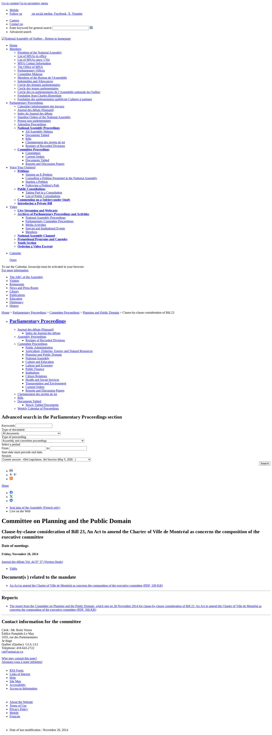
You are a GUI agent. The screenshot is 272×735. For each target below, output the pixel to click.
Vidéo (13, 568)
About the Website (21, 702)
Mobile (14, 712)
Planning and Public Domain (101, 312)
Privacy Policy (19, 709)
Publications (17, 295)
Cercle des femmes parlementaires (39, 85)
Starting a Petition (36, 181)
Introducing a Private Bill (35, 203)
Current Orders (34, 156)
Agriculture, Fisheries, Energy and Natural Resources (59, 351)
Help (13, 677)
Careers (14, 20)
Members (15, 49)
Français (15, 716)
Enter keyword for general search (30, 28)
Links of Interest (20, 674)
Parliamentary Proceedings (26, 102)
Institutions (32, 372)
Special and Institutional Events (45, 228)
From (5, 448)
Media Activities (35, 225)
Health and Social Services (42, 379)
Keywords (8, 425)
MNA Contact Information (34, 63)
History (14, 305)
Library (14, 291)
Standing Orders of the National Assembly (44, 117)
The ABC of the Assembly (26, 277)
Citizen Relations (36, 376)
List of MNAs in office (32, 56)
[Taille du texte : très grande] (15, 475)
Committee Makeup (30, 74)
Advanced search (20, 31)
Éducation (16, 298)
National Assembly (37, 358)
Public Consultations (31, 189)
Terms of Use (18, 705)
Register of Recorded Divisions (45, 146)
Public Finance (34, 369)
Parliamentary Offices (31, 70)
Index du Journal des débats (35, 113)
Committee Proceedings (33, 149)
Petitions (23, 171)
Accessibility (18, 685)
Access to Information (23, 688)
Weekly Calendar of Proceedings (38, 408)
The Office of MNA (30, 67)
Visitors (14, 280)
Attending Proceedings (32, 124)
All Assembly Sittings (39, 131)
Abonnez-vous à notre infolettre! (22, 662)
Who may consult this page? (19, 658)
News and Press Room (24, 288)
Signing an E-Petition (38, 174)
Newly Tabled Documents (42, 405)
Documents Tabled (37, 135)
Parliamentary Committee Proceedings (49, 221)
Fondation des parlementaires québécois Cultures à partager (55, 99)
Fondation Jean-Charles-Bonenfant (39, 95)
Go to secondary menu (34, 3)
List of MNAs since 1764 (34, 59)
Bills (28, 138)
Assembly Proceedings (32, 336)
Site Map (15, 681)
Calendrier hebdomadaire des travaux (41, 106)
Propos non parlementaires (34, 120)
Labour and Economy (39, 365)
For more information (15, 270)
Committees (32, 153)
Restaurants (17, 284)
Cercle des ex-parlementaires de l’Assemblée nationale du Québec (59, 92)
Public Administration (39, 347)
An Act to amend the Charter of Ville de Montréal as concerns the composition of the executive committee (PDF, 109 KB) (86, 585)
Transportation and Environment (45, 383)
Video (13, 207)
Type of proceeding (14, 437)
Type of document (13, 429)
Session (6, 455)
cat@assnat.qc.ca (12, 651)
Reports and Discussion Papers (44, 164)
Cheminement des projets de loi (45, 142)
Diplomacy (16, 302)
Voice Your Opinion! (23, 167)
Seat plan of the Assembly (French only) (35, 507)
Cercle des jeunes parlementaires (38, 88)
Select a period (11, 444)
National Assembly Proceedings (45, 217)
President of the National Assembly (40, 52)
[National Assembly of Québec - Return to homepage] (36, 38)
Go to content (10, 3)
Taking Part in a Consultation (43, 192)
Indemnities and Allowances (35, 81)
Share (5, 485)
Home (13, 45)
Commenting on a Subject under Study (44, 199)
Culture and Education (39, 362)
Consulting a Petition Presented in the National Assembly (61, 178)
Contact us (16, 24)
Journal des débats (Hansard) (36, 110)
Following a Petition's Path (42, 185)
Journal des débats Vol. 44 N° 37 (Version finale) (32, 562)
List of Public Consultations (42, 196)
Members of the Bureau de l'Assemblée (42, 77)
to (48, 448)
